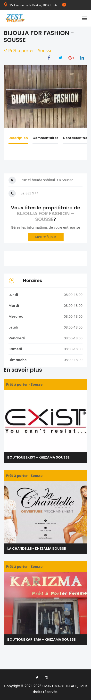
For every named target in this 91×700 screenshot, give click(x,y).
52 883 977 (29, 193)
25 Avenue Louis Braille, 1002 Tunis (33, 5)
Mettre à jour (45, 236)
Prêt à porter (21, 50)
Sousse (45, 50)
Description (18, 138)
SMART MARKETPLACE (59, 686)
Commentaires (45, 138)
